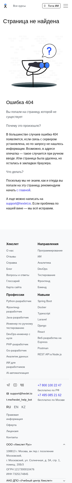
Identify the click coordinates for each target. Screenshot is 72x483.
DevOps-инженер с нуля (18, 336)
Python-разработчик (18, 301)
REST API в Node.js (50, 354)
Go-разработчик (16, 350)
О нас (10, 250)
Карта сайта (14, 287)
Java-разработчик (17, 317)
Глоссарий (13, 281)
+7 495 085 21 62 (49, 395)
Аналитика (44, 262)
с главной (23, 190)
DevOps (42, 268)
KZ (24, 407)
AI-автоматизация (17, 372)
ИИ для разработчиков (15, 364)
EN (16, 407)
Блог (9, 268)
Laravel (42, 319)
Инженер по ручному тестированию (19, 325)
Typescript (44, 313)
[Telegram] (8, 385)
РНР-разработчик (17, 344)
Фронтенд (44, 281)
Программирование (50, 250)
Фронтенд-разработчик (14, 309)
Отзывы (11, 256)
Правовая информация (14, 416)
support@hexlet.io (18, 203)
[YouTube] (15, 385)
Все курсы (19, 5)
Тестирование (46, 275)
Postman (43, 348)
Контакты (12, 437)
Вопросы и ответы (17, 275)
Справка (11, 262)
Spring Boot (45, 301)
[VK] (22, 385)
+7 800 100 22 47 (49, 385)
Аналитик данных (17, 356)
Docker (42, 307)
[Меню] (65, 6)
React (41, 331)
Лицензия (12, 431)
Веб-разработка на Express (49, 340)
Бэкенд (42, 287)
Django (42, 325)
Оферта (11, 424)
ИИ (39, 256)
